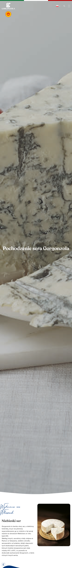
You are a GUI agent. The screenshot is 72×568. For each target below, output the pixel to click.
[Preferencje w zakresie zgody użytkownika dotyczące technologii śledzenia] (3, 564)
